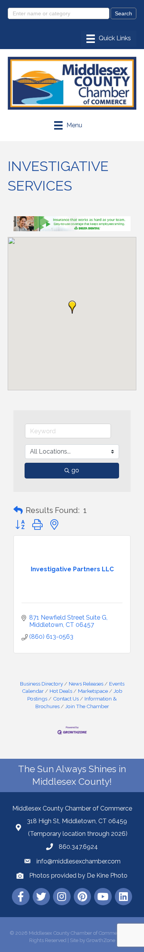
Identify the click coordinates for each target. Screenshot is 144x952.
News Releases (86, 684)
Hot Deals (61, 691)
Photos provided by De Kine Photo (78, 875)
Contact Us (66, 699)
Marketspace (93, 691)
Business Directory (41, 684)
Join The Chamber (87, 706)
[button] (72, 307)
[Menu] (108, 39)
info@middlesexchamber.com (78, 861)
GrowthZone (100, 940)
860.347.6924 (78, 846)
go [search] (75, 470)
